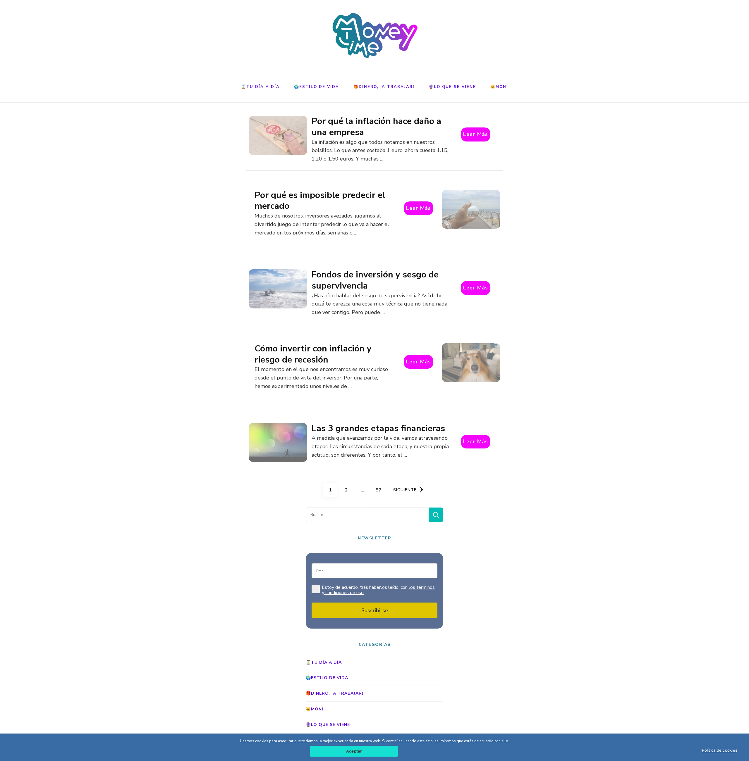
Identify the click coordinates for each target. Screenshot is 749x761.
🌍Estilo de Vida (316, 86)
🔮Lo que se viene (452, 86)
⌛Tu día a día (260, 86)
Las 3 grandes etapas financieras (378, 428)
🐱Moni (499, 86)
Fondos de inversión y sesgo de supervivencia (375, 280)
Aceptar (354, 751)
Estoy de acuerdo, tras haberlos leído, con (378, 590)
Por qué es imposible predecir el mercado (320, 200)
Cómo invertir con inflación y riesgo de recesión (313, 354)
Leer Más (475, 134)
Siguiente (405, 490)
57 (380, 489)
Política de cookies (719, 750)
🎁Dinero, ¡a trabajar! (383, 86)
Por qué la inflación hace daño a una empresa (376, 126)
